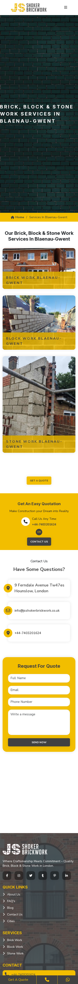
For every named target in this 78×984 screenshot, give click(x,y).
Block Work (15, 947)
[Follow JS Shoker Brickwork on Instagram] (19, 875)
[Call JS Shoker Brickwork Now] (47, 979)
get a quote (39, 480)
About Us (13, 894)
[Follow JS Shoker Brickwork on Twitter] (30, 875)
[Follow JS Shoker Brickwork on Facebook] (7, 875)
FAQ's (11, 901)
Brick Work (14, 940)
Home (19, 217)
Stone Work (15, 953)
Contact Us (39, 541)
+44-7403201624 (44, 524)
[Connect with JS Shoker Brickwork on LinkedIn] (66, 875)
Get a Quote (18, 979)
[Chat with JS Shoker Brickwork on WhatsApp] (68, 979)
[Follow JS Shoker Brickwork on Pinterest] (54, 875)
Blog (10, 908)
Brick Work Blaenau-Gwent (33, 280)
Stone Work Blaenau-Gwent (34, 444)
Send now (39, 742)
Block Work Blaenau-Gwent (34, 341)
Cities (11, 921)
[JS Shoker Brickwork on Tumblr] (42, 875)
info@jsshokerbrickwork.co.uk (37, 610)
